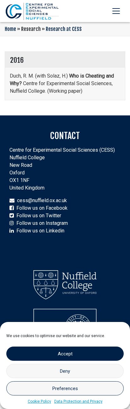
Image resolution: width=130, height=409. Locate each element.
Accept (65, 354)
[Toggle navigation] (116, 11)
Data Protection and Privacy (78, 401)
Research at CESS (64, 29)
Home (10, 29)
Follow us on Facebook (42, 208)
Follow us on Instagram (42, 223)
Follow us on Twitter (38, 216)
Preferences (65, 388)
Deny (65, 371)
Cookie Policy (39, 401)
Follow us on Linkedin (40, 231)
